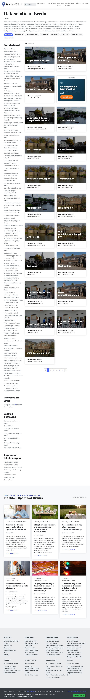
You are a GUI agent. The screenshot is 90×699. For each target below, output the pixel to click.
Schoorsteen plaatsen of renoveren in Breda (12, 267)
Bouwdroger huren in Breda (13, 123)
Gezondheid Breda (31, 650)
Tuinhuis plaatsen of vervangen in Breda (11, 329)
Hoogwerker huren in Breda (13, 203)
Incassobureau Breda (74, 668)
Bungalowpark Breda (74, 657)
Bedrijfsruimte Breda (74, 671)
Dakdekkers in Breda (11, 145)
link (15, 405)
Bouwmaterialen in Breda (12, 133)
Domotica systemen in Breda (11, 169)
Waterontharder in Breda (12, 371)
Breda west (54, 34)
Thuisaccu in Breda (10, 310)
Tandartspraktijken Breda (55, 648)
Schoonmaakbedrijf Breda (13, 671)
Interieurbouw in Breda (12, 213)
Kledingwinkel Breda (32, 668)
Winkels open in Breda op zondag (12, 471)
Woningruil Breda (73, 664)
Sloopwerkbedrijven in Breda (11, 289)
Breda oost (44, 34)
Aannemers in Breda (11, 51)
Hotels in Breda (9, 477)
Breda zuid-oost (77, 34)
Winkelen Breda (72, 641)
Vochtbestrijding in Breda (12, 361)
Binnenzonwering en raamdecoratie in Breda (12, 109)
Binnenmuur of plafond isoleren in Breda (12, 104)
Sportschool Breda (31, 675)
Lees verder (11, 553)
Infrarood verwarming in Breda (12, 207)
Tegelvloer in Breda (10, 305)
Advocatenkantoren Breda (55, 675)
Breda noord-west (32, 34)
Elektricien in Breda (10, 178)
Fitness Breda (8, 480)
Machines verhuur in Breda (13, 238)
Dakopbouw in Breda (11, 160)
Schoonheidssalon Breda (54, 646)
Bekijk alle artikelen (78, 497)
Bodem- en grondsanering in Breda (13, 119)
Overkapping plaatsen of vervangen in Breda (12, 257)
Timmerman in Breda (11, 313)
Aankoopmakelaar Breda (12, 448)
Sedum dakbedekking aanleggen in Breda (11, 279)
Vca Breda (28, 666)
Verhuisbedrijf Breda (53, 655)
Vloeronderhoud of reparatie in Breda (10, 354)
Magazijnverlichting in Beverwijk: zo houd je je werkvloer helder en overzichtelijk (44, 587)
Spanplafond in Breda (11, 297)
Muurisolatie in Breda (11, 246)
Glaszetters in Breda (11, 195)
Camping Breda (72, 650)
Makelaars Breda (10, 673)
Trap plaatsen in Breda (12, 323)
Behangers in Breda (10, 84)
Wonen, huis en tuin (42, 522)
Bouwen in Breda (9, 49)
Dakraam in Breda (10, 163)
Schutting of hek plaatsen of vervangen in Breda (13, 274)
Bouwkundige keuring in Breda (12, 126)
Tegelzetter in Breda (11, 308)
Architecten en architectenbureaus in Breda (11, 66)
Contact (85, 3)
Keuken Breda (30, 664)
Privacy (6, 655)
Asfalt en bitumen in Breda (13, 76)
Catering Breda (51, 643)
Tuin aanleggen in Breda (12, 326)
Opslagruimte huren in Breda (11, 429)
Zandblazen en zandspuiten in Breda (13, 377)
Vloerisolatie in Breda (11, 346)
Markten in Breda (10, 475)
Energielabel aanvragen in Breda (13, 434)
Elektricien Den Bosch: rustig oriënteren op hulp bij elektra (17, 585)
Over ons (7, 648)
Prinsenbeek (9, 38)
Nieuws (78, 3)
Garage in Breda (9, 181)
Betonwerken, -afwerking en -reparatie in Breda (12, 99)
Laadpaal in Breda (10, 228)
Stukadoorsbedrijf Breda (54, 652)
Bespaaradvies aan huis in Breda (13, 87)
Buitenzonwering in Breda (12, 140)
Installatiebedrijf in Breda (12, 210)
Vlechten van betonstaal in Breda (13, 342)
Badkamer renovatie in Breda (12, 80)
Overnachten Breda (74, 652)
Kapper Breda (30, 648)
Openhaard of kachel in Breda (12, 249)
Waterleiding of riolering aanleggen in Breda (12, 367)
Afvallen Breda (30, 652)
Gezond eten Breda (31, 655)
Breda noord (19, 34)
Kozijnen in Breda (9, 218)
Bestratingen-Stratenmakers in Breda (12, 92)
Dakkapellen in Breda (11, 153)
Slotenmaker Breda (53, 677)
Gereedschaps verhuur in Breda (12, 184)
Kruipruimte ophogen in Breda (12, 222)
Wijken (53, 3)
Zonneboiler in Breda (11, 383)
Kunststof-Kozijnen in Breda (13, 226)
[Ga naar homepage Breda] (11, 4)
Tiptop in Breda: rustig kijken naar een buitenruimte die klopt (72, 527)
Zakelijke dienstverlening (17, 522)
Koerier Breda (8, 426)
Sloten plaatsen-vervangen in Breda (10, 294)
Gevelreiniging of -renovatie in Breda (10, 192)
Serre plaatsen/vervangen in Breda (13, 284)
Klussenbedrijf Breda (11, 664)
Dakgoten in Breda (10, 148)
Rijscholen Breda (30, 641)
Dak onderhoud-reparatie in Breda (13, 157)
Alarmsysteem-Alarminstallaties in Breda (12, 60)
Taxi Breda (28, 646)
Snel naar (40, 3)
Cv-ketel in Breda (10, 143)
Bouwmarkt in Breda (11, 130)
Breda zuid (65, 34)
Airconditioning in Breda (12, 57)
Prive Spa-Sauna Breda (75, 666)
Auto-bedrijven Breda (53, 664)
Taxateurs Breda (9, 668)
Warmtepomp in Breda (12, 363)
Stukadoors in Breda (11, 303)
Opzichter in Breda (10, 253)
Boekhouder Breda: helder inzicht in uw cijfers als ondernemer (16, 527)
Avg (5, 652)
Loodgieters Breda (52, 650)
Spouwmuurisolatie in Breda (13, 300)
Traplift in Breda (9, 320)
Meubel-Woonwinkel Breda (76, 643)
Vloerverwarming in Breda (13, 358)
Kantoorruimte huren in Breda (12, 422)
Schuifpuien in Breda (11, 271)
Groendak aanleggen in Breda (12, 199)
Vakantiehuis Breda (73, 655)
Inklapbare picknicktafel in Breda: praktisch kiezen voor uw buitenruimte (45, 528)
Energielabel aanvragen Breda (12, 444)
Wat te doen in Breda (11, 462)
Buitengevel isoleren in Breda (11, 136)
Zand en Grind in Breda (12, 381)
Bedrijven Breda (60, 4)
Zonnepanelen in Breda (12, 391)
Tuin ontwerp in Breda (11, 333)
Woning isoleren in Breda (12, 373)
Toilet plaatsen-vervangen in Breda (13, 317)
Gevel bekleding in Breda (12, 188)
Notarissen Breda (10, 666)
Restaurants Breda (52, 641)
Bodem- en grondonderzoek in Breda (12, 114)
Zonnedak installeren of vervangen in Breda (12, 387)
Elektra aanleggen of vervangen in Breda (11, 174)
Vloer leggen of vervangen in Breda (13, 349)
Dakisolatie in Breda (10, 150)
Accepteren (79, 695)
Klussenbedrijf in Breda (11, 216)
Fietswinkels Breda (31, 643)
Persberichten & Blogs (70, 4)
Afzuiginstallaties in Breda (12, 54)
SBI (49, 3)
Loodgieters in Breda (11, 236)
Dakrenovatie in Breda (11, 166)
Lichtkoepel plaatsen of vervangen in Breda (12, 232)
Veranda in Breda (10, 338)
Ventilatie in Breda (10, 336)
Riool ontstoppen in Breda (13, 261)
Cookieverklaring (10, 650)
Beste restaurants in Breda (13, 467)
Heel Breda (8, 34)
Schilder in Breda (9, 263)
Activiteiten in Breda (11, 465)
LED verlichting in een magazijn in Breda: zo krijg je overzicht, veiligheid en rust (71, 587)
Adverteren (8, 646)
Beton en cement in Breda (13, 96)
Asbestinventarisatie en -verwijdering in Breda (12, 72)
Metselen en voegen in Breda (11, 242)
